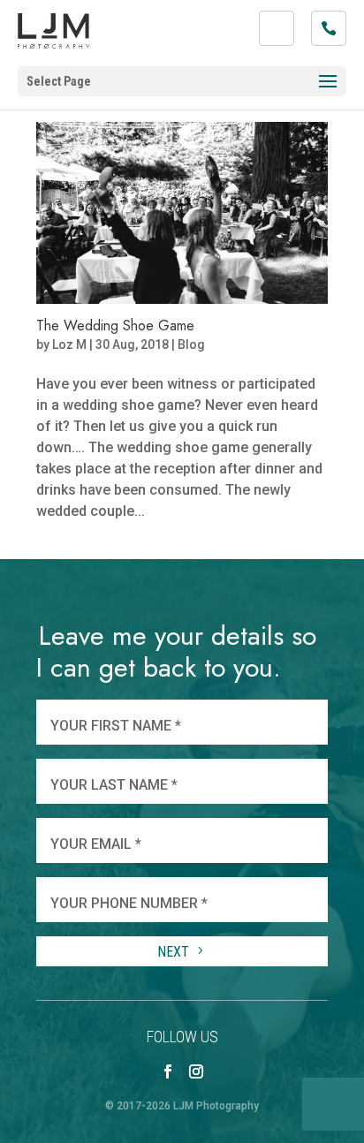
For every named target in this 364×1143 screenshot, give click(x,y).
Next (175, 951)
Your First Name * (115, 725)
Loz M (69, 344)
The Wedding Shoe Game (115, 325)
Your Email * (95, 844)
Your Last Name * (114, 784)
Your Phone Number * (129, 903)
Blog (191, 344)
